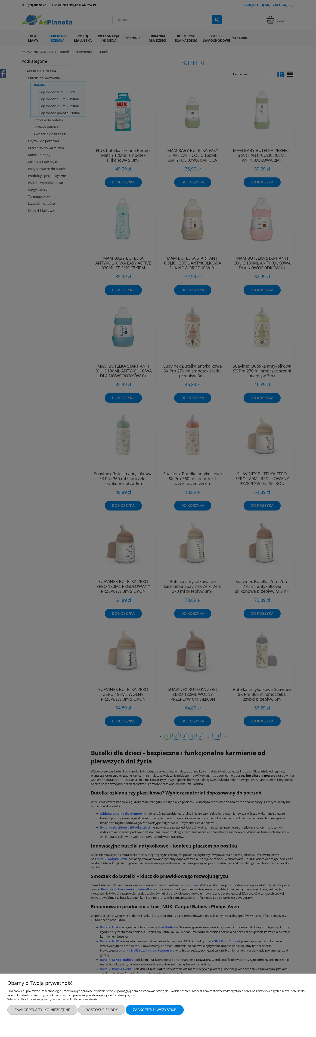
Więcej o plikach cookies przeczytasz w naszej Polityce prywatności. (53, 999)
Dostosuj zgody (101, 1010)
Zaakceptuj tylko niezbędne (42, 1010)
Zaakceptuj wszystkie (155, 1010)
